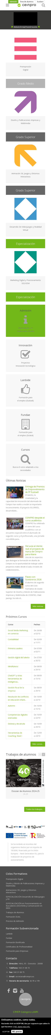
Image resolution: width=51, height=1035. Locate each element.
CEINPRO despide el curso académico (35, 519)
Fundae (9, 938)
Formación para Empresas (17, 951)
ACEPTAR (6, 1031)
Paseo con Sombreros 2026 (33, 578)
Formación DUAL (13, 916)
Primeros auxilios (15, 648)
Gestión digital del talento (19, 657)
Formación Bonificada (15, 942)
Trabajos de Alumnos (15, 912)
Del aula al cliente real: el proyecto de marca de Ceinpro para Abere (34, 550)
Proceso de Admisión (15, 921)
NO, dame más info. (22, 1026)
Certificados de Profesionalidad (19, 946)
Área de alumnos (26, 2)
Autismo (11, 705)
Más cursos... (37, 744)
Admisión (13, 2)
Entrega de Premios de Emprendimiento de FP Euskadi (35, 489)
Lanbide (9, 933)
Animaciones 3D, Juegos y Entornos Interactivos (21, 891)
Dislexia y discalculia (16, 723)
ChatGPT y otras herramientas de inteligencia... (15, 678)
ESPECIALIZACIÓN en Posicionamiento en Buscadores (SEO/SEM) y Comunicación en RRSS (24, 905)
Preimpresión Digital (14, 879)
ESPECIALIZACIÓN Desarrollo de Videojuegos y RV (25, 897)
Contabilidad (13, 639)
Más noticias (38, 606)
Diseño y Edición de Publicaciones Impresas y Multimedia (25, 884)
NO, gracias (17, 1032)
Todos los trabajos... (34, 809)
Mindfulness (13, 666)
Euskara (40, 2)
